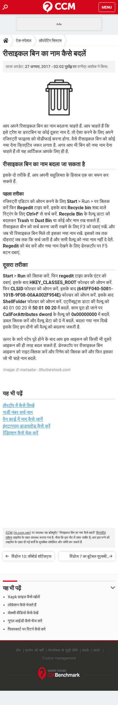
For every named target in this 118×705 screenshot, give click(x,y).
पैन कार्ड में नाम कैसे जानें (23, 419)
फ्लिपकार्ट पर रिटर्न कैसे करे (27, 629)
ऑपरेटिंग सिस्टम (50, 40)
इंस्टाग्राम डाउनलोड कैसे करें (26, 426)
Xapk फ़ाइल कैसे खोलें (24, 597)
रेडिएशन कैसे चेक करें (20, 433)
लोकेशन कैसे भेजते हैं (22, 605)
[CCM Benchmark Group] (59, 674)
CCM (9, 533)
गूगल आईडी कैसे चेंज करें (25, 621)
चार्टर (96, 650)
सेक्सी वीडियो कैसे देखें (23, 613)
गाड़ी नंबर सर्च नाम (18, 412)
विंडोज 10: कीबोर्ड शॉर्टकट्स (31, 556)
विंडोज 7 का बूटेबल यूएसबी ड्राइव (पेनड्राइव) (88, 557)
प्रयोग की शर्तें (34, 650)
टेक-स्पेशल (23, 40)
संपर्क (85, 650)
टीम (18, 650)
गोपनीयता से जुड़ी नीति (63, 650)
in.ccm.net (22, 533)
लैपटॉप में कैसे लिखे (18, 405)
